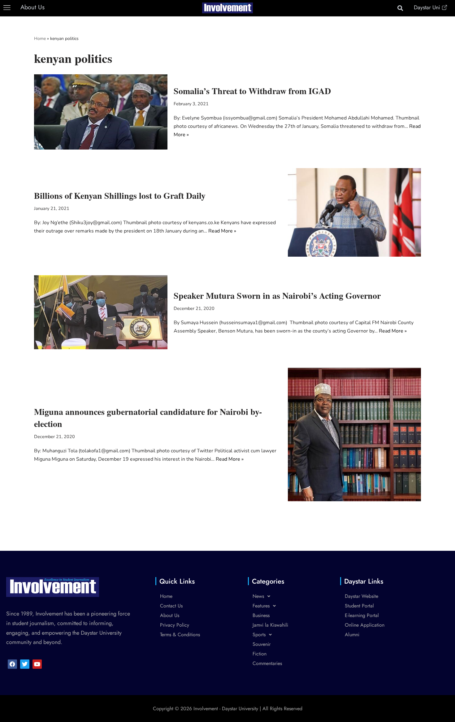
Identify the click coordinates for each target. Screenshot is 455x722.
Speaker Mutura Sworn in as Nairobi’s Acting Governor (277, 295)
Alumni (352, 634)
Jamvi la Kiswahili (270, 624)
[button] (7, 8)
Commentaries (267, 663)
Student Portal (359, 605)
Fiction (259, 653)
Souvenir (262, 644)
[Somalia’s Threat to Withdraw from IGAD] (100, 111)
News (258, 596)
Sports (259, 634)
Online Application (364, 624)
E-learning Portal (362, 615)
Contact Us (171, 605)
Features (261, 605)
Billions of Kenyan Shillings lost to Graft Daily (120, 195)
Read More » (222, 231)
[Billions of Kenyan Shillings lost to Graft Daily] (354, 212)
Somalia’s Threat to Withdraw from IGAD (252, 91)
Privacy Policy (174, 624)
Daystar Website (361, 596)
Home (40, 38)
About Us (169, 615)
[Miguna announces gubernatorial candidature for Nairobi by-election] (354, 434)
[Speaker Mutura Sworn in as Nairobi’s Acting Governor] (100, 312)
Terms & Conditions (180, 634)
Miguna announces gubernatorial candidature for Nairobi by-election (148, 417)
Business (261, 615)
